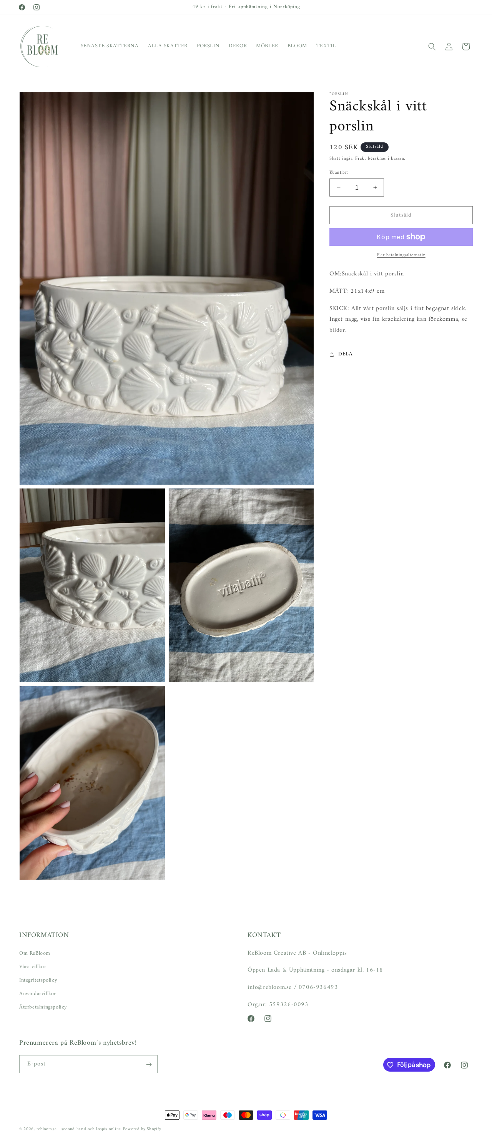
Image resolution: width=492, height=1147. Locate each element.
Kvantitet (338, 172)
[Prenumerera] (148, 1064)
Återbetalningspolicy (43, 1007)
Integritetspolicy (38, 980)
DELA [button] (345, 354)
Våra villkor (32, 966)
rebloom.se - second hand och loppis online (79, 1129)
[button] (432, 46)
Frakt (360, 159)
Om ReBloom (34, 953)
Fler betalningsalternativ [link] (401, 255)
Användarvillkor (37, 994)
